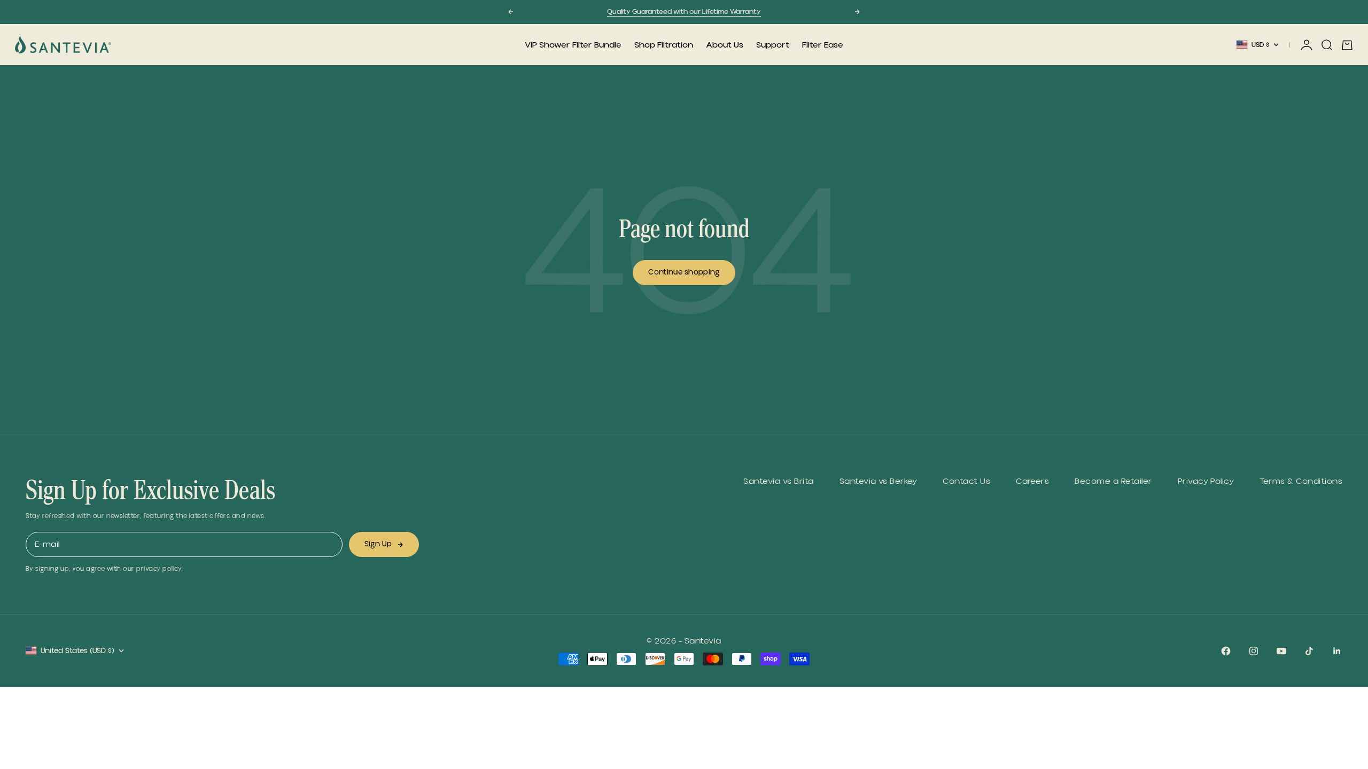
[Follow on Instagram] (1253, 651)
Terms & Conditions (1301, 481)
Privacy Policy (1206, 481)
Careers (1032, 481)
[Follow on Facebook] (1226, 651)
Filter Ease (822, 45)
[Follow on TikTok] (1309, 651)
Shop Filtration (663, 45)
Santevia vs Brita (778, 481)
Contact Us (966, 481)
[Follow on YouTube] (1281, 651)
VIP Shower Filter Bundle (573, 45)
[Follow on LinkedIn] (1337, 651)
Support (772, 45)
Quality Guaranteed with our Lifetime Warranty (684, 12)
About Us (724, 45)
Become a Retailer (1113, 481)
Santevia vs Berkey (879, 481)
